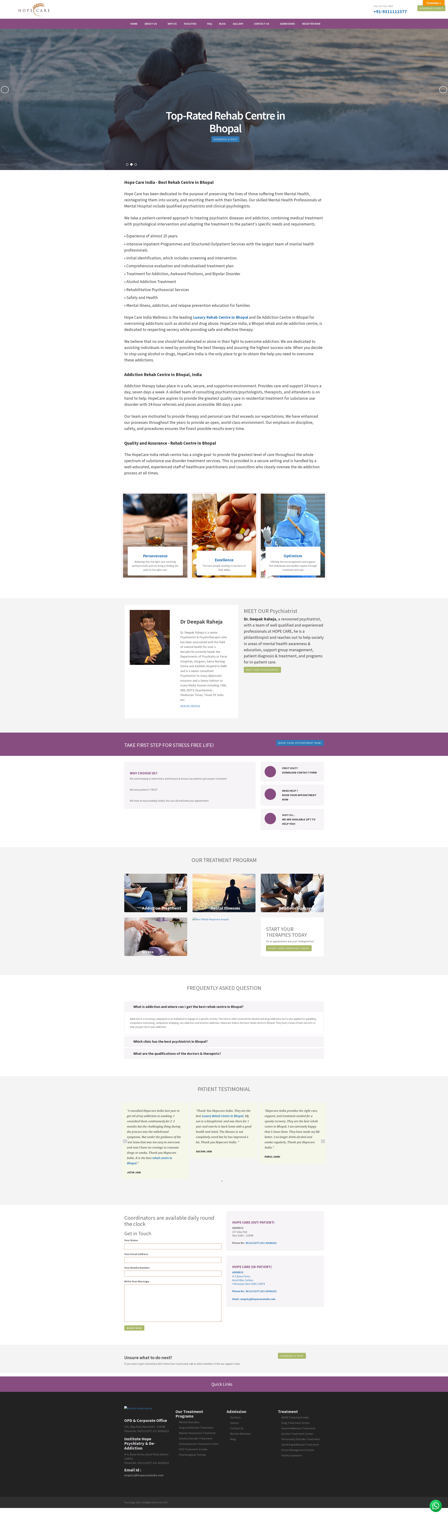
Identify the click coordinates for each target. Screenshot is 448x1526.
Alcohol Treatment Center (297, 1433)
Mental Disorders (189, 1422)
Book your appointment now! (299, 742)
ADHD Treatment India (295, 1417)
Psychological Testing (192, 1454)
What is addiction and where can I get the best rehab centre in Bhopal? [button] (188, 1006)
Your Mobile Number (137, 1267)
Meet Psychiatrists (218, 139)
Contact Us (261, 23)
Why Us (172, 23)
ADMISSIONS (287, 23)
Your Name (131, 1240)
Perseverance (293, 556)
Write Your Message (136, 1281)
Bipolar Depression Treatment (197, 1433)
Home (133, 23)
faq (209, 23)
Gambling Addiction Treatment (300, 1444)
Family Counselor (291, 1455)
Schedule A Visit (431, 8)
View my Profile (190, 705)
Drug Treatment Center (295, 1423)
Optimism (224, 556)
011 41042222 (268, 1243)
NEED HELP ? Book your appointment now (299, 795)
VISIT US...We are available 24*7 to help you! (298, 819)
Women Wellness (240, 1433)
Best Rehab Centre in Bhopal (186, 182)
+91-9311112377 (390, 11)
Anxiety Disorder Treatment (195, 1438)
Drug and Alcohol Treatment (196, 1427)
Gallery (238, 23)
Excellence (155, 560)
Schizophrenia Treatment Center (199, 1444)
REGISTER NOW (311, 23)
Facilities (190, 23)
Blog (222, 23)
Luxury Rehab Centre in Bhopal (220, 317)
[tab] (224, 1007)
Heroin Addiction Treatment (298, 1428)
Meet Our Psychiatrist (262, 669)
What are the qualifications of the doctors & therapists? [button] (177, 1053)
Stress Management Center (297, 1450)
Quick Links (222, 1384)
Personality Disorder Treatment (300, 1439)
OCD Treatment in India (193, 1449)
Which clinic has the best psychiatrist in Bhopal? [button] (170, 1041)
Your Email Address (136, 1254)
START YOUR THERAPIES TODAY (288, 948)
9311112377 (253, 1243)
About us (151, 23)
